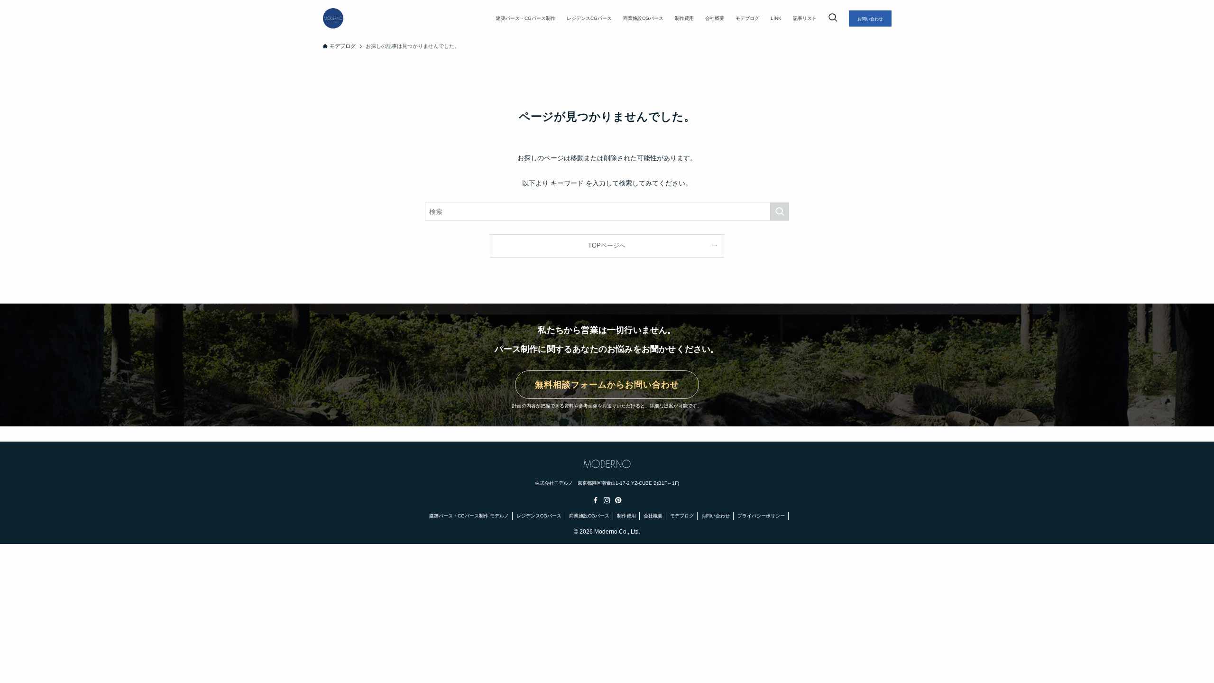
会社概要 (653, 515)
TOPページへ (606, 245)
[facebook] (595, 500)
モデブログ (682, 515)
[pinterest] (618, 500)
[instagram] (607, 500)
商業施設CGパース (589, 515)
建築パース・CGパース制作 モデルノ (469, 515)
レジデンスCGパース (538, 515)
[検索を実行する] (779, 212)
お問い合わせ (715, 515)
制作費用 (626, 515)
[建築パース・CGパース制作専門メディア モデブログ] (333, 18)
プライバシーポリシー (761, 515)
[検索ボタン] (832, 18)
